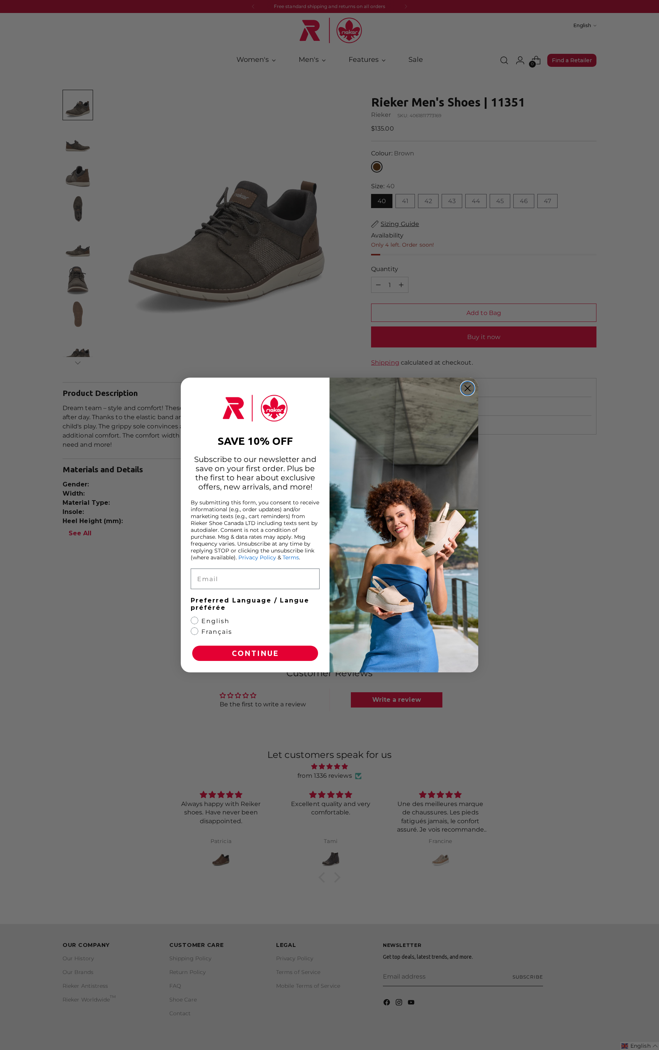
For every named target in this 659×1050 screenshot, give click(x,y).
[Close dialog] (467, 388)
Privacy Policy (257, 557)
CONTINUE (255, 653)
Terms (291, 557)
